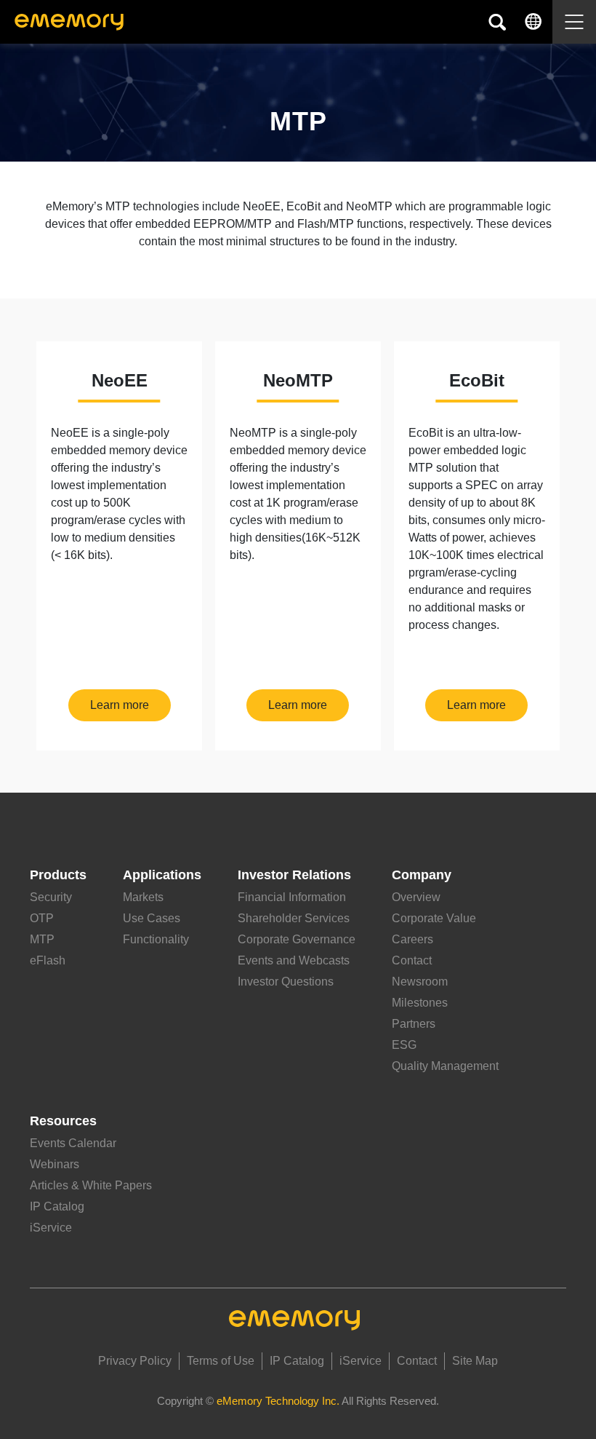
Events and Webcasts (294, 960)
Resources (63, 1121)
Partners (413, 1024)
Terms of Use (220, 1361)
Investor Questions (286, 981)
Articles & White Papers (91, 1185)
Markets (143, 897)
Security (51, 897)
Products (58, 875)
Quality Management (445, 1066)
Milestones (420, 1002)
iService (51, 1227)
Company (421, 875)
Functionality (156, 939)
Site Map (475, 1361)
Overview (416, 897)
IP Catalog (57, 1206)
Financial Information (292, 897)
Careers (412, 939)
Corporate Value (434, 918)
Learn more (119, 705)
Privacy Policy (135, 1361)
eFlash (47, 960)
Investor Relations (294, 875)
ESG (404, 1045)
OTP (42, 918)
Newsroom (420, 981)
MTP (42, 939)
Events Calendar (73, 1143)
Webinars (54, 1164)
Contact (412, 960)
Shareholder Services (294, 918)
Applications (162, 875)
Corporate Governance (296, 939)
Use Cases (151, 918)
